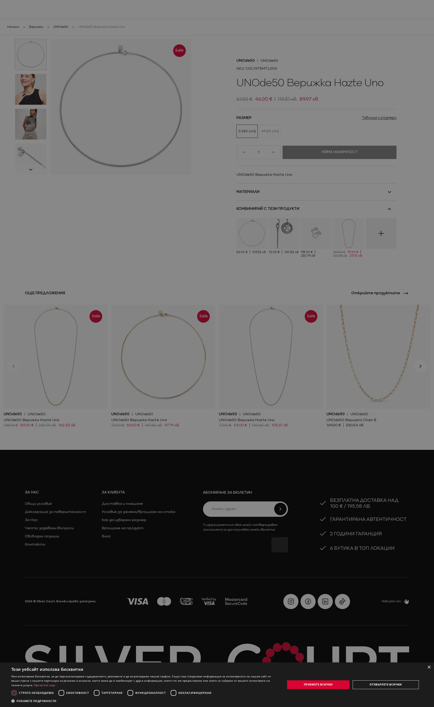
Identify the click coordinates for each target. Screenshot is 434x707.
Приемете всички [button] (318, 684)
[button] (34, 701)
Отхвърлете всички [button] (386, 684)
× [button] (429, 667)
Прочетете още (44, 685)
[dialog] (217, 684)
